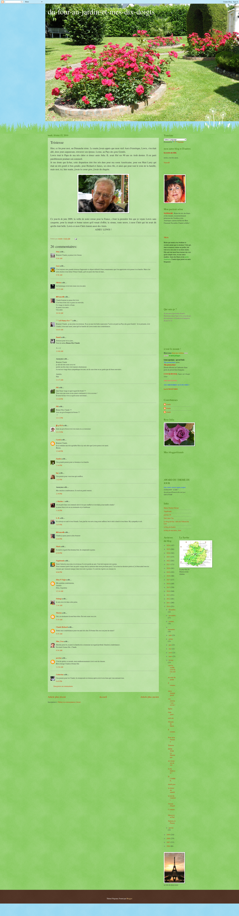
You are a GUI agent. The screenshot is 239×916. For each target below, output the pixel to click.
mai (170, 649)
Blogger (129, 898)
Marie (58, 546)
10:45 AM (59, 329)
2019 (168, 572)
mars (170, 656)
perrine (58, 658)
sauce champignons (171, 693)
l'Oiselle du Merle (171, 724)
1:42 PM (59, 479)
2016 (168, 583)
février (171, 660)
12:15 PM (59, 432)
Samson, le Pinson (172, 822)
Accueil (103, 696)
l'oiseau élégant (171, 804)
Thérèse (59, 613)
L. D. (58, 518)
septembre (171, 629)
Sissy (58, 251)
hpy (57, 473)
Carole (58, 439)
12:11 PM (59, 418)
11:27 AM (59, 380)
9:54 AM (59, 650)
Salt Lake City (169, 518)
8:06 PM (59, 572)
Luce (58, 266)
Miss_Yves (60, 641)
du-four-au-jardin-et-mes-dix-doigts (101, 11)
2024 (168, 553)
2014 (168, 591)
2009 (168, 834)
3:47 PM (59, 524)
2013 (168, 595)
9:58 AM (59, 275)
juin (170, 645)
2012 (168, 599)
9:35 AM (59, 634)
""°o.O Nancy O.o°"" (64, 320)
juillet (171, 639)
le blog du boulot (170, 527)
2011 (168, 602)
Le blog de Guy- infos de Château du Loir (176, 522)
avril (170, 652)
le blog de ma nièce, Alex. (172, 530)
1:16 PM (59, 465)
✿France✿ (60, 297)
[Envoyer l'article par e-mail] (75, 238)
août (170, 635)
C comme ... (171, 810)
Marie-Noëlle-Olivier (171, 508)
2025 (168, 549)
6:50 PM (59, 553)
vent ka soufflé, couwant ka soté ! (172, 669)
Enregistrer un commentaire (63, 686)
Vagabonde (60, 560)
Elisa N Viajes (61, 579)
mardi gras (171, 784)
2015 (168, 587)
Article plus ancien (149, 696)
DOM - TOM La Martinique (171, 753)
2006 (168, 846)
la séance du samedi (171, 790)
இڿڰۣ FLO (59, 425)
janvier (171, 828)
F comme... (171, 685)
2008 (168, 838)
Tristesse (171, 745)
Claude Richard (62, 627)
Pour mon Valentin (171, 739)
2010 (168, 606)
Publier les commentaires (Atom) (69, 702)
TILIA (166, 237)
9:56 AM (59, 258)
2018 (168, 576)
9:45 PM (59, 681)
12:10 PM (59, 399)
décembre (172, 609)
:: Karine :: (60, 501)
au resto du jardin (172, 678)
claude (168, 404)
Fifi (57, 387)
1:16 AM (59, 605)
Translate (180, 142)
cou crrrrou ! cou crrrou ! (171, 702)
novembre (172, 615)
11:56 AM (59, 667)
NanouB (167, 162)
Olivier (58, 282)
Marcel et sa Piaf (171, 816)
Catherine (59, 674)
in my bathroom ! (171, 770)
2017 (168, 579)
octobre (171, 621)
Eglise (170, 708)
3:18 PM (59, 510)
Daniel (58, 337)
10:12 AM (59, 289)
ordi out (171, 718)
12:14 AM (59, 591)
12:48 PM (59, 451)
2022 (168, 560)
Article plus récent (57, 696)
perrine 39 (167, 515)
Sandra (58, 459)
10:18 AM (59, 313)
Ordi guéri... (171, 713)
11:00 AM (59, 351)
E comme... (171, 731)
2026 (168, 545)
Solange (59, 598)
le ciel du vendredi (172, 798)
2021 (168, 564)
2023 (168, 557)
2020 (168, 568)
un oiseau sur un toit (171, 763)
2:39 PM (59, 494)
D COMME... (171, 778)
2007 (168, 842)
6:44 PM (59, 539)
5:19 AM (59, 619)
